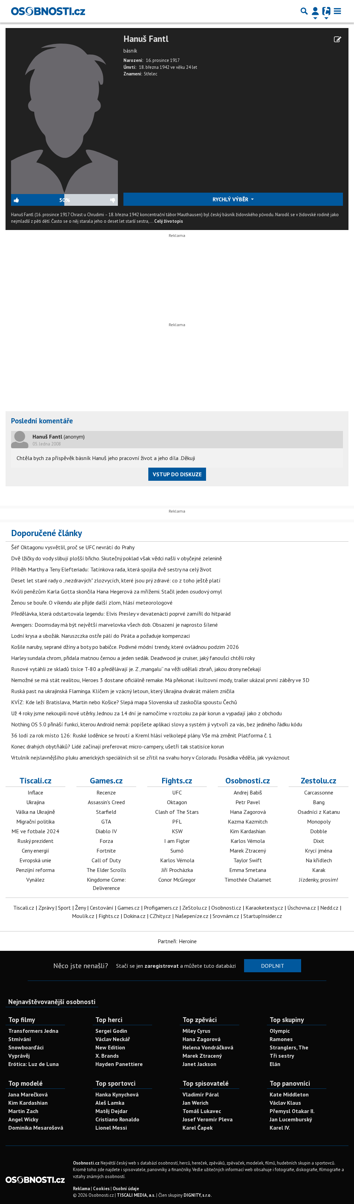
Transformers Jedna (33, 1030)
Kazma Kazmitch (248, 821)
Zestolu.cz (318, 780)
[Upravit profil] (337, 39)
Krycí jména (318, 850)
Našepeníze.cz (191, 915)
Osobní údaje (126, 1189)
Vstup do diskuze (177, 474)
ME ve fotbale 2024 (35, 831)
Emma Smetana (247, 869)
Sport (64, 907)
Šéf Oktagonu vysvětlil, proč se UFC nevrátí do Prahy (72, 547)
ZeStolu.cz (194, 907)
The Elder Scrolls (106, 869)
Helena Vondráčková (208, 1047)
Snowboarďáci (26, 1047)
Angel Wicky (23, 1119)
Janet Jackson (199, 1063)
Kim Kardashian (248, 831)
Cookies (101, 1189)
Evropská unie (35, 860)
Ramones (281, 1039)
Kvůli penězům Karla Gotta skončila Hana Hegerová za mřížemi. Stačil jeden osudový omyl (116, 591)
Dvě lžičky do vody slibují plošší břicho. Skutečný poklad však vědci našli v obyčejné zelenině (116, 558)
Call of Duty (106, 860)
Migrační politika (35, 821)
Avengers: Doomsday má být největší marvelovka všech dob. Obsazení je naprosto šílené (114, 624)
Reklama (81, 1189)
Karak (318, 869)
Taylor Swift (247, 860)
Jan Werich (195, 1102)
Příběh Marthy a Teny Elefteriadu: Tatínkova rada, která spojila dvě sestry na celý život (111, 569)
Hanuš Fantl (145, 39)
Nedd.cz (329, 907)
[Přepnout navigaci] (315, 11)
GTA (106, 821)
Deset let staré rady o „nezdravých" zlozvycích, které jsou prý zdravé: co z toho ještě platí (116, 580)
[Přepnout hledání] (304, 11)
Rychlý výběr (231, 199)
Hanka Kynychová (117, 1094)
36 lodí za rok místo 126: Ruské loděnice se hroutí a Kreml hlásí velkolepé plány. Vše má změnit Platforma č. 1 (141, 735)
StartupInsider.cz (262, 915)
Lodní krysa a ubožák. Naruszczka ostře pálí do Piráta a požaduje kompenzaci (100, 635)
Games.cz (106, 780)
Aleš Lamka (109, 1102)
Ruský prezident (35, 840)
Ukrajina (35, 802)
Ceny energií (35, 850)
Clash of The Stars (177, 811)
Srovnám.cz (226, 915)
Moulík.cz (83, 915)
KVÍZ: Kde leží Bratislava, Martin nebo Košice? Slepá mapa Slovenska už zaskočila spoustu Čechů (124, 702)
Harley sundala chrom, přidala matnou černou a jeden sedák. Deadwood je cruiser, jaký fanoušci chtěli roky (133, 657)
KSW (177, 831)
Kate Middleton (289, 1094)
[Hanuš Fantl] (64, 113)
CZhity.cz (160, 915)
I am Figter (177, 840)
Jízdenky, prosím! (318, 879)
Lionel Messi (111, 1127)
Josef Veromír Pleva (208, 1119)
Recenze (106, 792)
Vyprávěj (19, 1055)
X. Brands (107, 1055)
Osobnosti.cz (247, 780)
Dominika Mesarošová (35, 1127)
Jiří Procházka (177, 869)
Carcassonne (318, 792)
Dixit (318, 840)
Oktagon (177, 802)
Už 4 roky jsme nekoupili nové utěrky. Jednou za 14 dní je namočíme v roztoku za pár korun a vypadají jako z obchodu (146, 713)
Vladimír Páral (201, 1094)
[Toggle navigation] (337, 11)
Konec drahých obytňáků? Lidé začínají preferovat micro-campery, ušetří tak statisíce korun (117, 746)
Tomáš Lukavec (202, 1111)
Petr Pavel (247, 802)
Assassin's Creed (106, 802)
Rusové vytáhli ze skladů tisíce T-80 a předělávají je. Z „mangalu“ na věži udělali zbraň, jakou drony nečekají (136, 668)
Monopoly (318, 821)
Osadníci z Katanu (319, 811)
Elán (275, 1063)
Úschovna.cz (301, 907)
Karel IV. (280, 1127)
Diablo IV (106, 831)
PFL (177, 821)
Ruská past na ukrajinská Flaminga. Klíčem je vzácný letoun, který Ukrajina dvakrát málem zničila (122, 691)
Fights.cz (177, 780)
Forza (106, 840)
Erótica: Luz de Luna (33, 1063)
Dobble (318, 831)
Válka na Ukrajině (35, 811)
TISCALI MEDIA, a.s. (136, 1195)
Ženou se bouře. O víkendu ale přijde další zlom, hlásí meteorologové (92, 602)
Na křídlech (319, 860)
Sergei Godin (111, 1030)
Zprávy (46, 907)
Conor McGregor (177, 879)
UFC (177, 792)
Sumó (177, 850)
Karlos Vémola (177, 860)
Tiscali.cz (35, 780)
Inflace (35, 792)
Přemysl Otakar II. (292, 1111)
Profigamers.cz (161, 907)
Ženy (80, 907)
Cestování (101, 907)
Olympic (280, 1030)
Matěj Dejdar (111, 1111)
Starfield (106, 811)
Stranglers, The (289, 1047)
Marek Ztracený (248, 850)
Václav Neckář (112, 1039)
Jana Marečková (28, 1094)
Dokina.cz (134, 915)
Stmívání (19, 1039)
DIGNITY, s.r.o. (198, 1195)
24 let (191, 67)
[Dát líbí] (35, 200)
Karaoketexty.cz (264, 907)
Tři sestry (282, 1055)
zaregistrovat (162, 965)
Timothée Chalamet (247, 879)
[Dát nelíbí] (94, 200)
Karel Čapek (198, 1127)
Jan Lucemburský (291, 1119)
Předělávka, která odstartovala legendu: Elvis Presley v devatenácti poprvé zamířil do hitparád (121, 613)
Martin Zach (23, 1111)
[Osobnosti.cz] (48, 11)
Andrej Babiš (248, 792)
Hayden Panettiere (119, 1063)
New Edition (110, 1047)
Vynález (35, 879)
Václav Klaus (285, 1102)
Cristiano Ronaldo (117, 1119)
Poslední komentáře (42, 420)
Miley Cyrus (197, 1030)
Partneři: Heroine (177, 941)
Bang (319, 802)
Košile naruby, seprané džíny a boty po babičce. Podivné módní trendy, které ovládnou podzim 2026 (125, 646)
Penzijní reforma (35, 869)
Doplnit (272, 965)
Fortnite (106, 850)
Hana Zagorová (248, 811)
